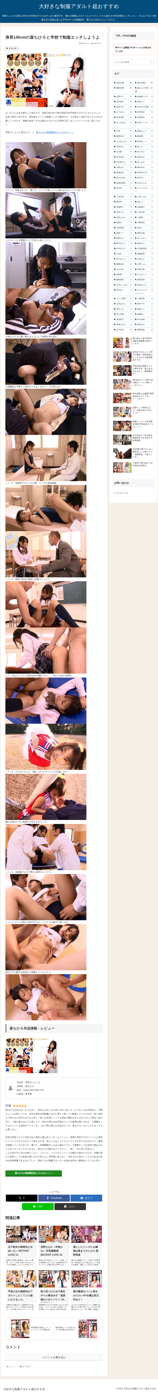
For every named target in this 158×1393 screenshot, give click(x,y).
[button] (70, 1206)
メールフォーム (120, 493)
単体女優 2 (13, 48)
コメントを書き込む (54, 1357)
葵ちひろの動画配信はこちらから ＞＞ (55, 132)
